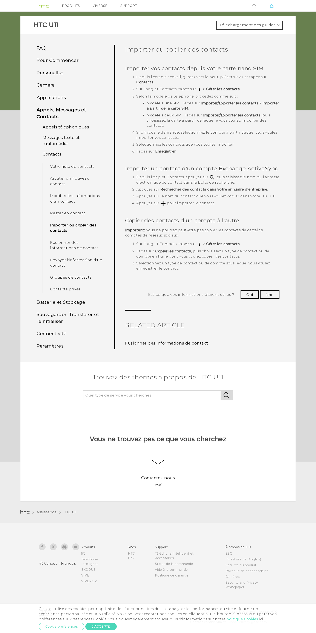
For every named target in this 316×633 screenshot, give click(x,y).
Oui (249, 295)
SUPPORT (128, 6)
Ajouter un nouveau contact (69, 181)
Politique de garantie (172, 575)
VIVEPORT (90, 581)
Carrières (232, 577)
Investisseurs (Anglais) (243, 559)
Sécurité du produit (240, 565)
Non (270, 295)
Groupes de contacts (71, 277)
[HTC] (44, 5)
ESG (228, 553)
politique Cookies (242, 619)
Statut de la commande (174, 564)
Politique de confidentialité (247, 571)
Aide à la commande (171, 570)
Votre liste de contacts (72, 166)
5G (83, 553)
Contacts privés (65, 289)
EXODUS (88, 570)
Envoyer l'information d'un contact (76, 263)
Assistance (47, 512)
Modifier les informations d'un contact (75, 198)
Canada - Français (60, 563)
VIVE (85, 575)
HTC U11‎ (70, 512)
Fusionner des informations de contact (74, 245)
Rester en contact (67, 213)
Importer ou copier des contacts (73, 228)
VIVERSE (100, 6)
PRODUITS (71, 6)
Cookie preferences (61, 626)
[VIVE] (271, 5)
